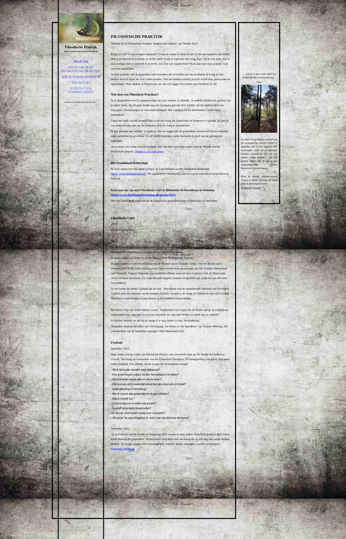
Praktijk (81, 61)
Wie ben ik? (81, 82)
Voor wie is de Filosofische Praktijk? (81, 69)
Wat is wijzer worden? (81, 77)
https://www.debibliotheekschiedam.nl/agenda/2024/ (143, 194)
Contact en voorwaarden (81, 90)
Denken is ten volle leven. (149, 151)
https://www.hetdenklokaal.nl (128, 173)
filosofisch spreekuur (122, 448)
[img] (81, 28)
